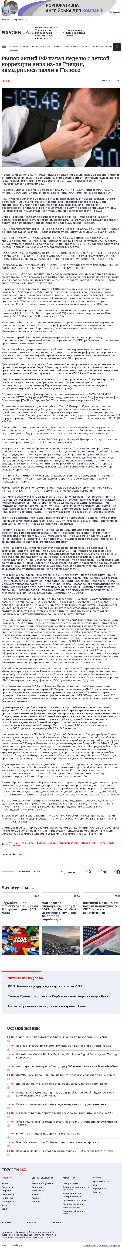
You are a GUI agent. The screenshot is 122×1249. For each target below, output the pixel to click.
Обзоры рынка (70, 1183)
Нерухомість (39, 1190)
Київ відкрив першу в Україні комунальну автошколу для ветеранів (61, 1104)
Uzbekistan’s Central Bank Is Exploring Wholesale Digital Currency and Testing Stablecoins (66, 1056)
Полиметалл (106, 843)
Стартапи (7, 1190)
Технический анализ (74, 1204)
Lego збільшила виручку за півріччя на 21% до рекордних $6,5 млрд (61, 1037)
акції (84, 46)
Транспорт (38, 1187)
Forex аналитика (71, 1207)
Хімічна (36, 1201)
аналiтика (69, 1177)
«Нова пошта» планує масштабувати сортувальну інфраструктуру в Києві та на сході (66, 1123)
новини (14, 46)
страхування (96, 46)
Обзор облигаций (72, 1196)
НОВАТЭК (14, 845)
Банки (5, 1209)
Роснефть (27, 843)
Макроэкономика (72, 1193)
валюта (57, 46)
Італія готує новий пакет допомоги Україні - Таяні (47, 1006)
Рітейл (35, 1194)
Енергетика (8, 1194)
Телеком (36, 1198)
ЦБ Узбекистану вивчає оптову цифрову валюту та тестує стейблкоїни (63, 1083)
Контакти (6, 1222)
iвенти (109, 46)
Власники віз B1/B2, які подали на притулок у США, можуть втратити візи (64, 1151)
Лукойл (13, 843)
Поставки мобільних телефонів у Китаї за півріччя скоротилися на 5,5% (63, 1045)
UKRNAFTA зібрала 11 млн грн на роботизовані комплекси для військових (46, 32)
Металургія (8, 1201)
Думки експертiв (28, 46)
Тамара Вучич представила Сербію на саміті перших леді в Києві (58, 996)
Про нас (57, 1222)
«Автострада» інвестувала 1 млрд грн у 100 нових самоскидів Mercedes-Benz (67, 1066)
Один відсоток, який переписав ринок (75, 33)
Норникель (89, 843)
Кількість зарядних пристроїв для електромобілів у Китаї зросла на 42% (64, 1113)
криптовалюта (72, 46)
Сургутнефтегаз (68, 843)
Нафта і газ (7, 1198)
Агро (4, 1205)
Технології (7, 1187)
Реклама (31, 1222)
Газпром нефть (46, 843)
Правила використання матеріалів (101, 1245)
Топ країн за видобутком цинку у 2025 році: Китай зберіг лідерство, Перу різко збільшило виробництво (65, 1094)
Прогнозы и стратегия (74, 1200)
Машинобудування (42, 1183)
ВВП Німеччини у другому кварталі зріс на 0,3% (45, 986)
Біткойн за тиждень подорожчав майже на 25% (48, 1133)
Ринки (5, 80)
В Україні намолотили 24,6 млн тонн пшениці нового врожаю (57, 1142)
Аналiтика (45, 46)
